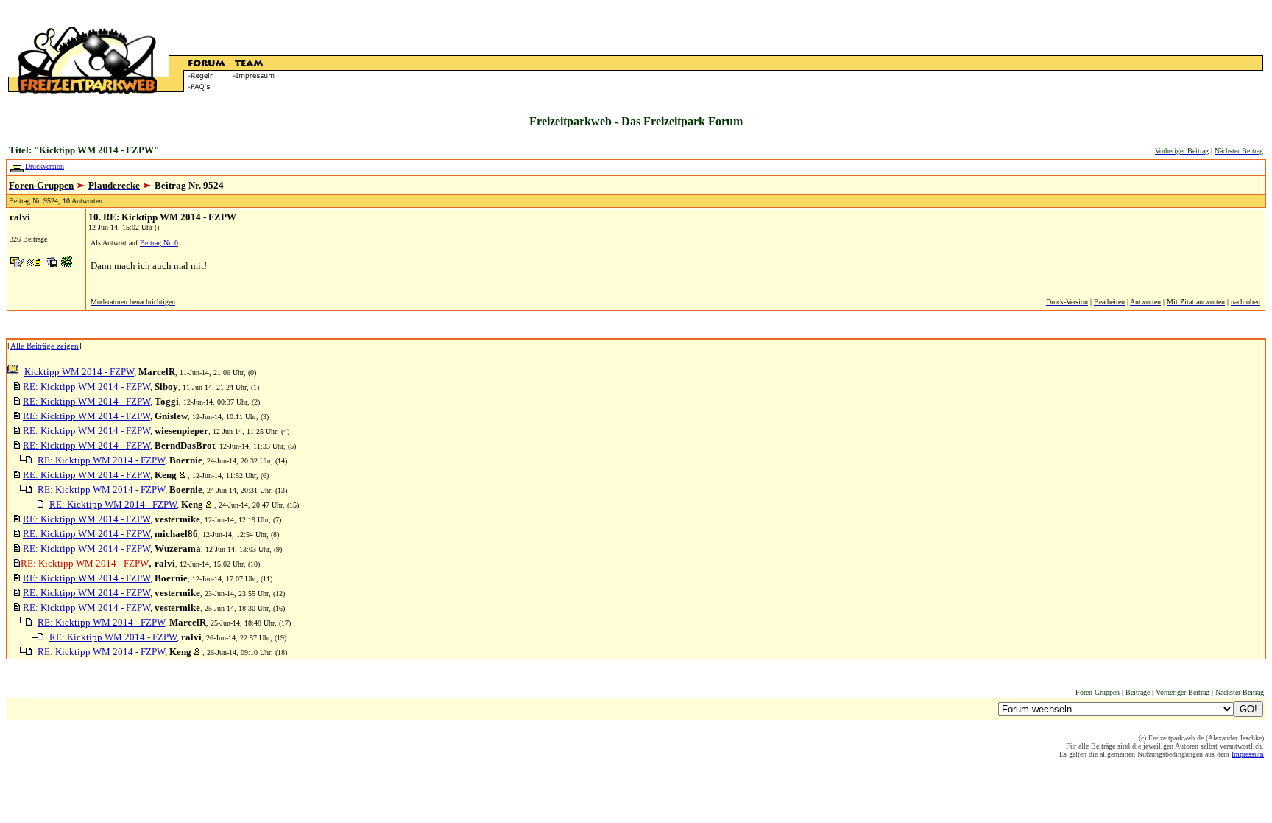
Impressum (1248, 754)
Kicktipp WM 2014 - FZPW (79, 371)
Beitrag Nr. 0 (159, 243)
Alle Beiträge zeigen (44, 345)
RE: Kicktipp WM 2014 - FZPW (86, 386)
